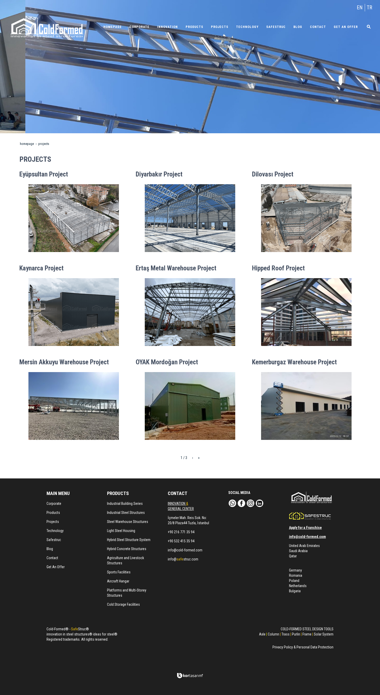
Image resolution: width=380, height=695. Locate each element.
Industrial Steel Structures (126, 513)
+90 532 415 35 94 (181, 541)
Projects (53, 522)
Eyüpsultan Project (43, 174)
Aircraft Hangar (118, 581)
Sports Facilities (119, 572)
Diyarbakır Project (159, 174)
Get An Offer (56, 567)
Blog (50, 549)
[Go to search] (367, 27)
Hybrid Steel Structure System (128, 540)
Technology (55, 531)
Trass (286, 634)
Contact (52, 558)
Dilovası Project (272, 174)
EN (360, 7)
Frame (306, 634)
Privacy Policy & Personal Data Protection (302, 647)
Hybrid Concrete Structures (126, 549)
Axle (262, 634)
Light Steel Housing (121, 531)
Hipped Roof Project (278, 268)
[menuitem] (113, 27)
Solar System (323, 634)
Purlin (296, 634)
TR (369, 7)
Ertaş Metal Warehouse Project (176, 268)
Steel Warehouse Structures (127, 522)
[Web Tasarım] (190, 675)
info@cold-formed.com (185, 550)
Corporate (54, 503)
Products (53, 513)
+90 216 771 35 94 (181, 532)
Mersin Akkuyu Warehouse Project (64, 362)
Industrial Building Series (125, 503)
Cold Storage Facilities (123, 604)
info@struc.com (183, 559)
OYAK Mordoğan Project (167, 362)
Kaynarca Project (41, 268)
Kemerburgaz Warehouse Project (294, 362)
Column (273, 634)
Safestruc (54, 540)
